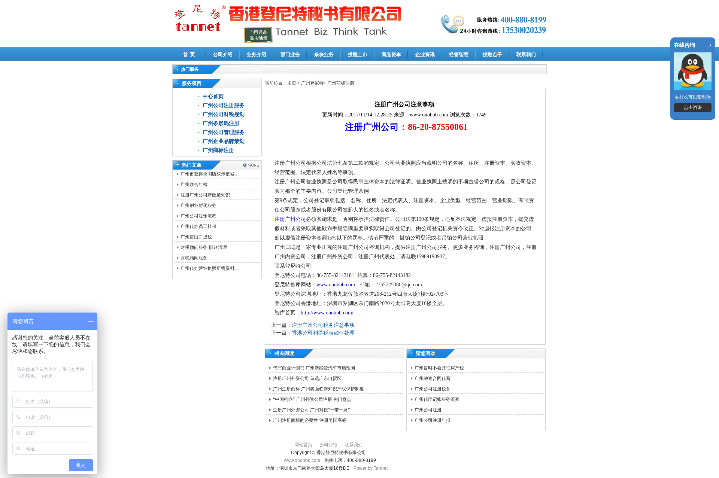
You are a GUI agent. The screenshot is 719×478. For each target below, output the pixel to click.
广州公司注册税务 (432, 389)
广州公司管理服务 (224, 132)
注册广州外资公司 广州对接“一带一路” (311, 409)
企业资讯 (425, 54)
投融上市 (357, 54)
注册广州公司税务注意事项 (323, 325)
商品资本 (391, 54)
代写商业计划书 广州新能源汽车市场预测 (314, 368)
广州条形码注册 (221, 123)
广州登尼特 (312, 83)
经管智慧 (458, 54)
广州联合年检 (193, 184)
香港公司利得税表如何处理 (323, 333)
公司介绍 (223, 54)
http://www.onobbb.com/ (327, 313)
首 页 (189, 54)
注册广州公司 (372, 127)
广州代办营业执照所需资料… (209, 268)
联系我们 (526, 54)
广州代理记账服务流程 (437, 399)
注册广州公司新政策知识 (205, 195)
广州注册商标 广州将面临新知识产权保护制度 (318, 389)
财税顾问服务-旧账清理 (203, 247)
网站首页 (303, 444)
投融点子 (492, 54)
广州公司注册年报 (432, 420)
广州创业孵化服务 (198, 205)
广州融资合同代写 (432, 378)
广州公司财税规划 (224, 114)
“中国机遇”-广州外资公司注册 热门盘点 (312, 399)
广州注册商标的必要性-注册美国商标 (309, 420)
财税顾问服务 (193, 258)
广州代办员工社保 (198, 226)
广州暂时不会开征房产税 (439, 368)
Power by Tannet (371, 468)
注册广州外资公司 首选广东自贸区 (307, 378)
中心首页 (213, 96)
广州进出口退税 (196, 237)
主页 (291, 83)
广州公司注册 (428, 409)
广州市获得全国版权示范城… (209, 174)
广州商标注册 (218, 150)
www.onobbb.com (337, 284)
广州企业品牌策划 (224, 141)
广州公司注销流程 (198, 216)
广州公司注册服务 (224, 105)
